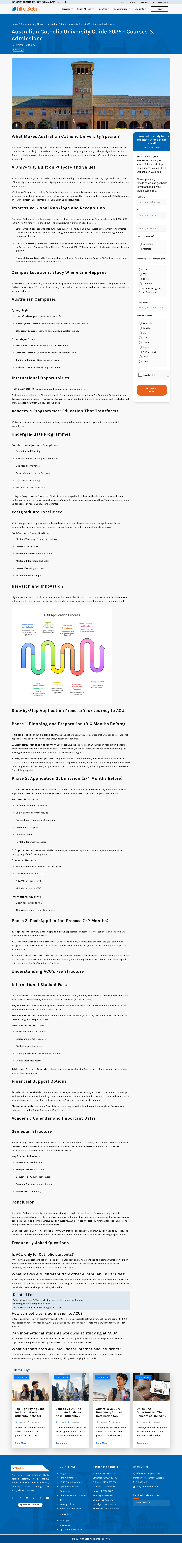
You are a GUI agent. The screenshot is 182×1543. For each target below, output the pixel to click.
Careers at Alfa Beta (129, 2)
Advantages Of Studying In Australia (31, 1303)
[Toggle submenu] (72, 9)
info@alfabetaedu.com (147, 1486)
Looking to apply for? (146, 236)
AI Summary (17, 50)
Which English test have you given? (151, 260)
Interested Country (145, 315)
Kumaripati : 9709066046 (106, 1508)
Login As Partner (162, 2)
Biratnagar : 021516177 (104, 1495)
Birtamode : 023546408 (105, 1477)
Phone (140, 210)
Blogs (24, 24)
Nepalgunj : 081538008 (105, 1504)
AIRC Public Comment (31, 1505)
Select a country (143, 1503)
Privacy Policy (67, 1504)
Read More (20, 1443)
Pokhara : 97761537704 (104, 1482)
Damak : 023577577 (103, 1499)
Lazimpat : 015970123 (104, 1486)
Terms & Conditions (70, 1508)
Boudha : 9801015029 (104, 1473)
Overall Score (142, 303)
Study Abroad (37, 24)
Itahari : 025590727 (103, 1491)
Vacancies (65, 1525)
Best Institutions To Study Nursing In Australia (37, 1307)
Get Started (159, 9)
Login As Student (147, 2)
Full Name (141, 197)
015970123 (141, 1482)
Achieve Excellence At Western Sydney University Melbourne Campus (48, 1300)
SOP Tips (64, 1520)
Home (15, 24)
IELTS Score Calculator (71, 1482)
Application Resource (71, 1529)
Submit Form (153, 390)
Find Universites (68, 1477)
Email (140, 223)
